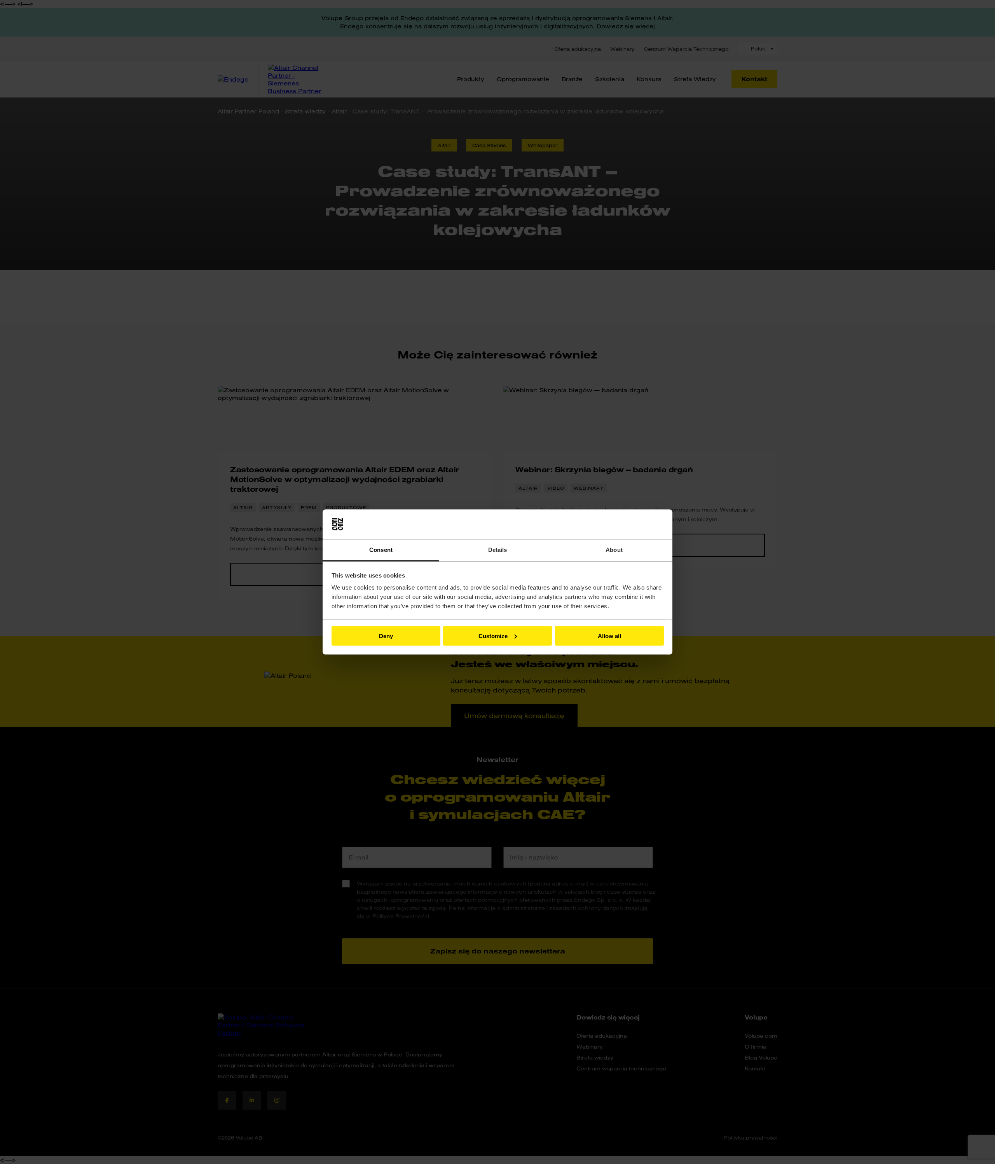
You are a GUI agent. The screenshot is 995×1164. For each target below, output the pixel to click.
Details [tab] (497, 549)
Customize (493, 635)
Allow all (609, 635)
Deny (386, 635)
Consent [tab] (381, 549)
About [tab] (614, 549)
